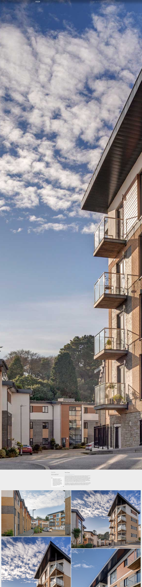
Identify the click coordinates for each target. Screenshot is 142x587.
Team (99, 1)
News (101, 1)
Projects (94, 1)
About (96, 1)
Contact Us (104, 1)
